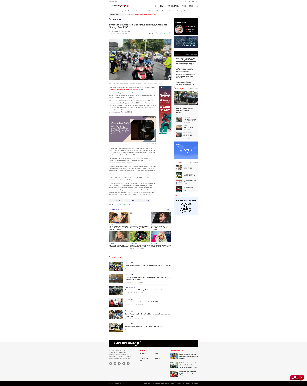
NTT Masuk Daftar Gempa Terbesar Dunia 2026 (189, 189)
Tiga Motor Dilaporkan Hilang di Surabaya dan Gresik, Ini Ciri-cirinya (186, 63)
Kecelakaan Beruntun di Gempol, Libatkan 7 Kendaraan (189, 135)
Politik (148, 11)
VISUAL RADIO (190, 31)
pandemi (127, 200)
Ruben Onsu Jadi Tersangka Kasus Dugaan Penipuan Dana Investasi (188, 356)
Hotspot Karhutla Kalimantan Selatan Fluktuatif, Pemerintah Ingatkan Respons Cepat (184, 69)
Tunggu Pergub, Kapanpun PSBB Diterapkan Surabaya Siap (143, 326)
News (162, 6)
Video (184, 6)
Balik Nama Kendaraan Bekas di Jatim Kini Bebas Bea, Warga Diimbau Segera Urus (188, 365)
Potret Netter (144, 358)
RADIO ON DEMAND (191, 29)
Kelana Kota (131, 11)
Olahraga (164, 11)
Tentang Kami (122, 11)
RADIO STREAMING (191, 26)
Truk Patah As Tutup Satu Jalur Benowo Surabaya (189, 120)
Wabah (148, 200)
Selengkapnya (194, 88)
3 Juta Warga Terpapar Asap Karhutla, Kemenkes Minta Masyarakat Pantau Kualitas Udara (185, 82)
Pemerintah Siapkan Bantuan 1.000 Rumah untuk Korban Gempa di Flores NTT (185, 76)
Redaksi (186, 11)
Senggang (179, 11)
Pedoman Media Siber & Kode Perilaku (163, 383)
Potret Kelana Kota (173, 6)
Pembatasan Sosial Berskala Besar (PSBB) (124, 89)
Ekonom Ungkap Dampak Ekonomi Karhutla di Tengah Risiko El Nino (185, 59)
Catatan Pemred (140, 11)
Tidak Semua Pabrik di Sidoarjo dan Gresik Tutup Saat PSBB (144, 290)
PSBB (133, 200)
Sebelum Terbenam (188, 127)
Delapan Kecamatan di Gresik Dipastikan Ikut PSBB (141, 302)
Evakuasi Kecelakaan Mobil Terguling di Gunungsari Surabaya (184, 110)
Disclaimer (186, 383)
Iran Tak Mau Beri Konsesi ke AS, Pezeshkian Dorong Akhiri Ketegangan (143, 14)
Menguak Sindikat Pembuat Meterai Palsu (189, 174)
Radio (191, 6)
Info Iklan (195, 383)
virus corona (140, 200)
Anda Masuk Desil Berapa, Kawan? (188, 167)
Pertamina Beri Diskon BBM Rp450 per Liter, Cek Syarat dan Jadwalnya (187, 374)
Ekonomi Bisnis (156, 11)
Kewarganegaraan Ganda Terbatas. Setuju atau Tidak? (190, 182)
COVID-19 (119, 200)
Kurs (141, 360)
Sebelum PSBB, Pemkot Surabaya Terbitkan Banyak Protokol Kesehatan (148, 265)
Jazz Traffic (172, 11)
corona (112, 200)
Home (155, 6)
